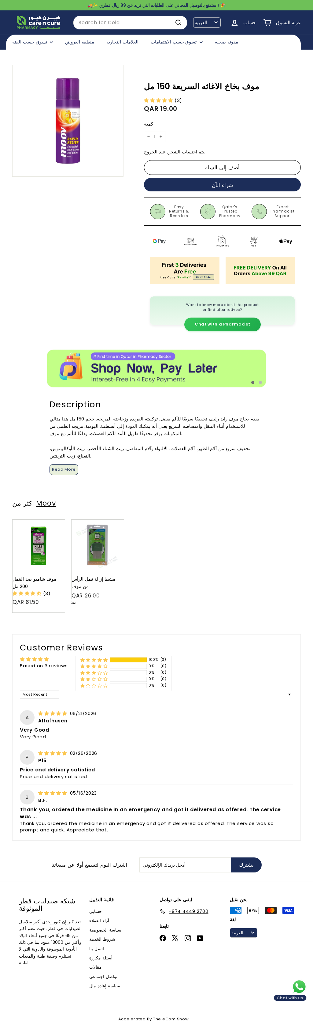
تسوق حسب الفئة (30, 42)
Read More (64, 469)
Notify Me (113, 522)
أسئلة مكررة (100, 958)
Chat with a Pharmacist (222, 324)
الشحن (173, 152)
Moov (46, 503)
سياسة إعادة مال (104, 986)
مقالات (95, 967)
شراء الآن (222, 185)
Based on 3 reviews (44, 665)
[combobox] (130, 22)
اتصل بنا (96, 949)
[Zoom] (68, 120)
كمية (148, 123)
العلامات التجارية (122, 42)
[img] (53, 713)
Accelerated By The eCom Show (153, 1019)
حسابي (95, 911)
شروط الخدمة (102, 939)
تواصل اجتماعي (103, 977)
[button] (159, 100)
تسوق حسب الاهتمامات (174, 42)
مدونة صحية (226, 42)
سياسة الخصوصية (105, 930)
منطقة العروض (79, 42)
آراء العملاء (99, 920)
